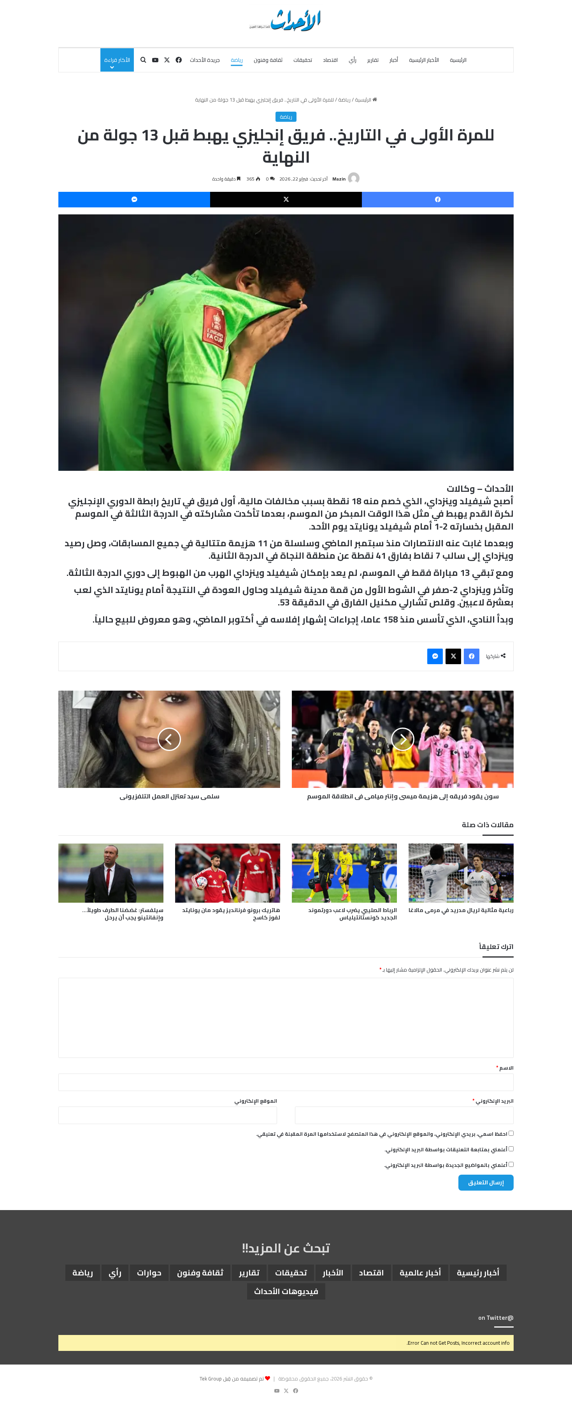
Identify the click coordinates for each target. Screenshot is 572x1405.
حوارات (149, 1272)
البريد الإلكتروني (493, 1100)
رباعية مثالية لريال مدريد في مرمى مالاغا (461, 910)
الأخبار (333, 1272)
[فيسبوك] (438, 199)
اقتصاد (330, 60)
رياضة (237, 60)
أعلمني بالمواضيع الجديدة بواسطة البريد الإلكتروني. (445, 1165)
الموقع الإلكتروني (255, 1100)
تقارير (373, 60)
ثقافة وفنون (268, 60)
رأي (352, 60)
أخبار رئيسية (478, 1272)
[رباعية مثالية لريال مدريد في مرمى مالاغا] (461, 873)
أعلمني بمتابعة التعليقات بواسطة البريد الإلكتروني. (445, 1149)
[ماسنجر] (134, 199)
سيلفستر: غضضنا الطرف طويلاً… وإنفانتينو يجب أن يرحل (122, 914)
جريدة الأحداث (205, 60)
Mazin (339, 178)
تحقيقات (302, 60)
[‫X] (286, 199)
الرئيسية (458, 60)
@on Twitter (496, 1317)
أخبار (394, 60)
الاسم (505, 1067)
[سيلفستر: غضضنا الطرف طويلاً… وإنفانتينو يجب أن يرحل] (110, 873)
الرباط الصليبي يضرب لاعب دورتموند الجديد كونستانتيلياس (352, 914)
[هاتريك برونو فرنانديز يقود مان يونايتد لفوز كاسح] (227, 873)
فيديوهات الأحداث (286, 1291)
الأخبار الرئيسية (424, 60)
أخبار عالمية (420, 1272)
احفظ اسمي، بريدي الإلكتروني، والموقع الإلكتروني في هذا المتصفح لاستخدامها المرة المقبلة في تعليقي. (381, 1133)
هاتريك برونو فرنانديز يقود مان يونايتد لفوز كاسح (231, 914)
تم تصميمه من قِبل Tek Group (232, 1378)
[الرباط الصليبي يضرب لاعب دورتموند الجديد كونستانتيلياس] (344, 873)
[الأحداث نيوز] (286, 19)
